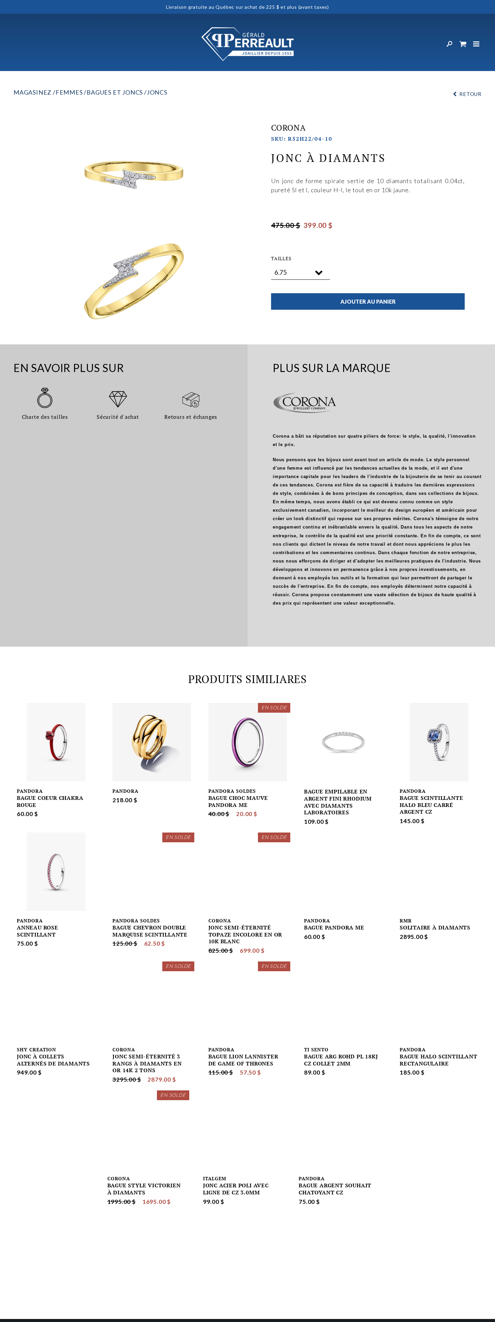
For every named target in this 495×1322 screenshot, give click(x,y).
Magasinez (32, 92)
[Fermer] (476, 44)
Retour (470, 94)
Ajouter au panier (368, 301)
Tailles (281, 259)
